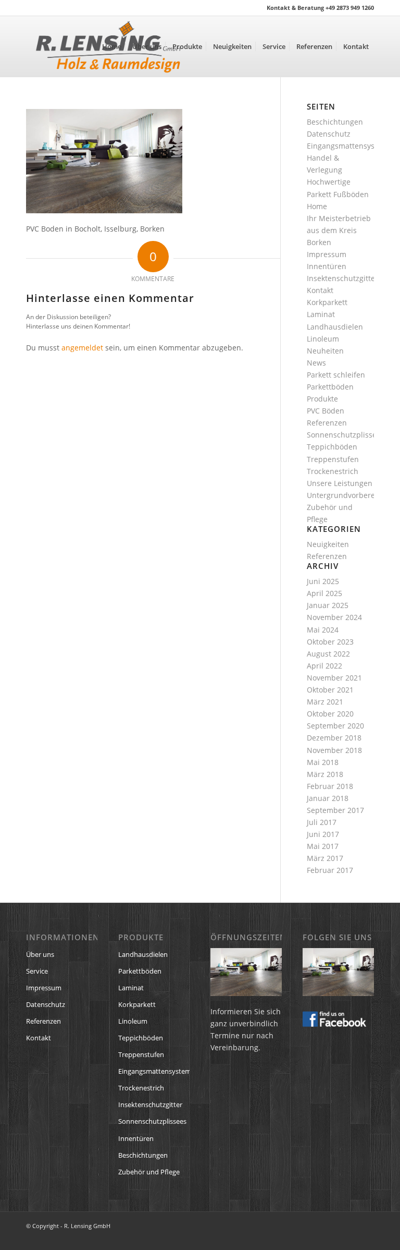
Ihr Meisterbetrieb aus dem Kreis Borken (339, 230)
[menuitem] (112, 46)
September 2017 (335, 810)
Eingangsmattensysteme (349, 146)
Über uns (40, 954)
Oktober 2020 (330, 714)
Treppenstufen (333, 459)
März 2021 (325, 702)
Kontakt (320, 290)
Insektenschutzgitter (342, 278)
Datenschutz (329, 134)
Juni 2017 (323, 834)
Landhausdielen (335, 327)
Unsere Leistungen (339, 483)
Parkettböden (330, 387)
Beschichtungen (335, 122)
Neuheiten (325, 351)
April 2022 (324, 666)
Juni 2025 (323, 581)
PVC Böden (325, 411)
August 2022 (328, 654)
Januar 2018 (327, 798)
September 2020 (335, 726)
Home (317, 206)
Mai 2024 (323, 630)
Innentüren (326, 266)
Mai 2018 (323, 762)
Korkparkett (327, 302)
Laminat (321, 314)
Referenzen (327, 423)
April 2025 (324, 593)
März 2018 (325, 774)
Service (37, 971)
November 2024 (334, 617)
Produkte (322, 399)
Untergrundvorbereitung (350, 495)
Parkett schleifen (336, 375)
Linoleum (323, 339)
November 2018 (334, 750)
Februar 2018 (330, 786)
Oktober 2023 (330, 642)
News (316, 363)
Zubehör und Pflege (149, 1171)
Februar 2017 (330, 870)
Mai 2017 (323, 846)
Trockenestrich (332, 471)
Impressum (326, 254)
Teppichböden (332, 447)
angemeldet (82, 348)
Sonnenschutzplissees (345, 435)
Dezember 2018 (334, 738)
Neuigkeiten (328, 544)
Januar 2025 (327, 605)
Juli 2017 (321, 822)
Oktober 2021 (330, 690)
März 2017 (325, 858)
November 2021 (334, 678)
